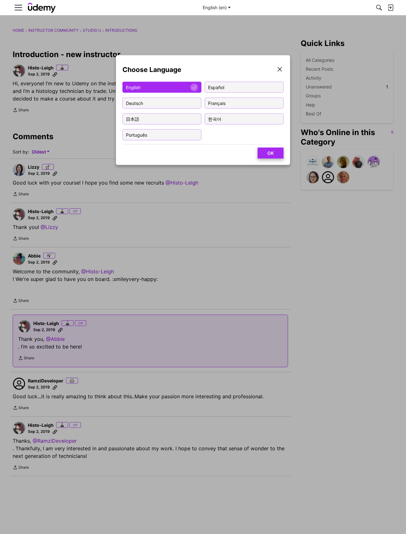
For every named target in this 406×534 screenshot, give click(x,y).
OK (270, 153)
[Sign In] (390, 7)
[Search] (379, 7)
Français (217, 103)
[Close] (280, 70)
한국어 (214, 118)
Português (136, 134)
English (133, 87)
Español (216, 87)
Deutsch (134, 103)
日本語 (132, 118)
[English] (42, 8)
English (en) (215, 7)
